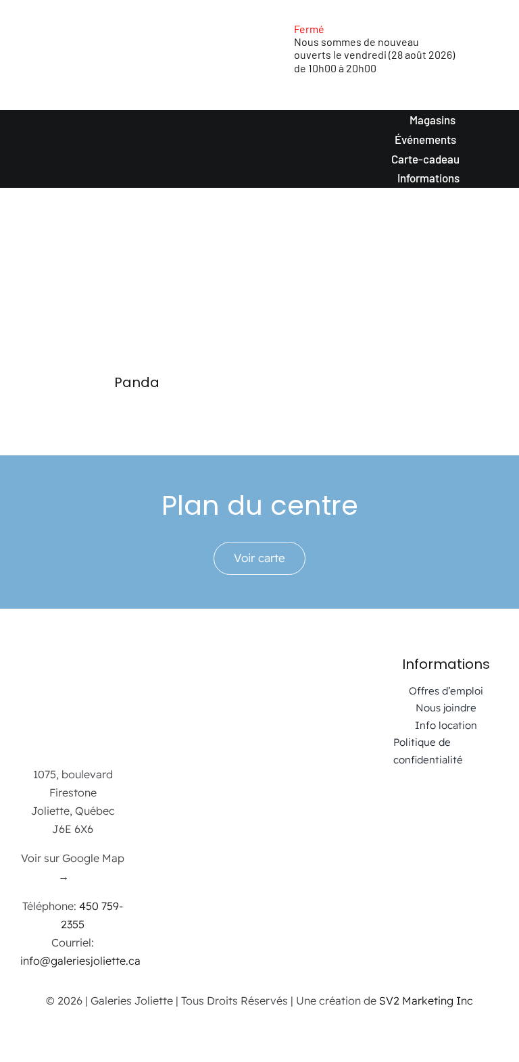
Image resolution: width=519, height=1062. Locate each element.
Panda (136, 382)
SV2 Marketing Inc (426, 1000)
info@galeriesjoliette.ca (80, 960)
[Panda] (136, 301)
